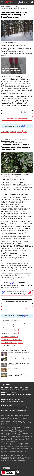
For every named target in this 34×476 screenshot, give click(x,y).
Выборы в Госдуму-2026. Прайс (12, 401)
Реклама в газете (22, 390)
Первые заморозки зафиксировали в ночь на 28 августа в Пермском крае (19, 353)
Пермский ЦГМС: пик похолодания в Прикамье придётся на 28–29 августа (17, 369)
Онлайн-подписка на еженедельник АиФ (16, 394)
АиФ (15, 42)
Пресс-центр (23, 387)
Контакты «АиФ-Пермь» (9, 397)
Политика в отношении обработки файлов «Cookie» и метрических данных (14, 452)
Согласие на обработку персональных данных (15, 447)
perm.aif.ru (12, 282)
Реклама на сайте (7, 390)
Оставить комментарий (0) (17, 118)
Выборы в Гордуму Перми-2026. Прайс (14, 408)
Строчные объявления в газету (12, 399)
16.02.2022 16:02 (5, 7)
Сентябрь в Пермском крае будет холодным (19, 358)
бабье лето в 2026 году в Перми (12, 284)
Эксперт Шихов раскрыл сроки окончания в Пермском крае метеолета (19, 374)
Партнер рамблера (15, 467)
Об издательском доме (9, 387)
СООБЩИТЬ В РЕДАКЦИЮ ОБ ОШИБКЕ (13, 410)
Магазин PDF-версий (8, 392)
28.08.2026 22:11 (5, 139)
